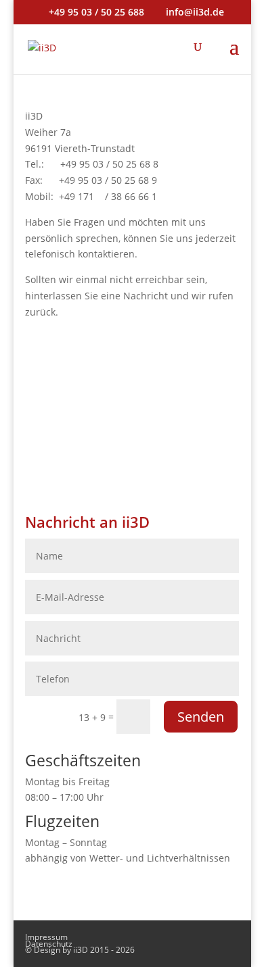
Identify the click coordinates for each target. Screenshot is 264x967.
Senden (200, 717)
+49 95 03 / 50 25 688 (96, 11)
